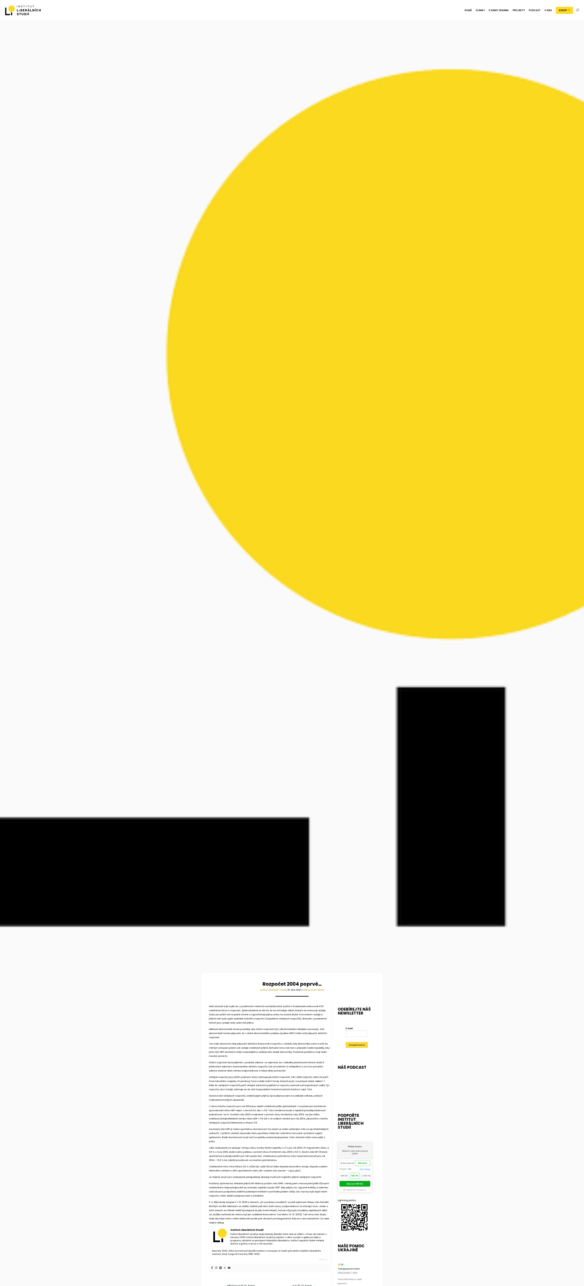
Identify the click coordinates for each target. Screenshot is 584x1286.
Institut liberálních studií (273, 989)
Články (306, 989)
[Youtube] (229, 1267)
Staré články (317, 989)
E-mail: (349, 1028)
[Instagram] (216, 1267)
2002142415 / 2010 (347, 1272)
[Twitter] (224, 1267)
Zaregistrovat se (357, 1044)
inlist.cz (323, 1259)
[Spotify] (220, 1267)
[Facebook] (212, 1267)
